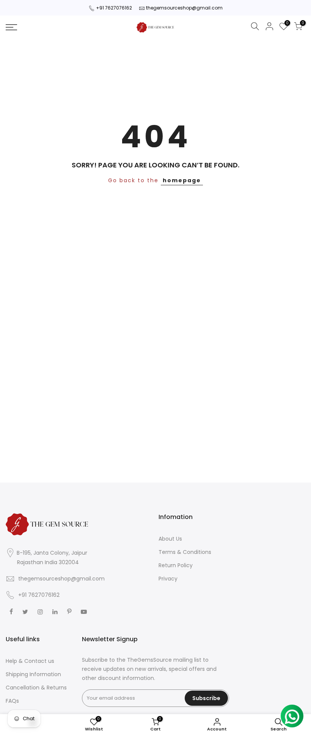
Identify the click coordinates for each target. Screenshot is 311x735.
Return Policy (176, 565)
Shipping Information (33, 674)
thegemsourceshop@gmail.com (184, 8)
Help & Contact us (30, 661)
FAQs (12, 701)
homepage (182, 180)
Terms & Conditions (185, 552)
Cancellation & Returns (36, 687)
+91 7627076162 (114, 8)
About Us (170, 539)
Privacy (168, 578)
